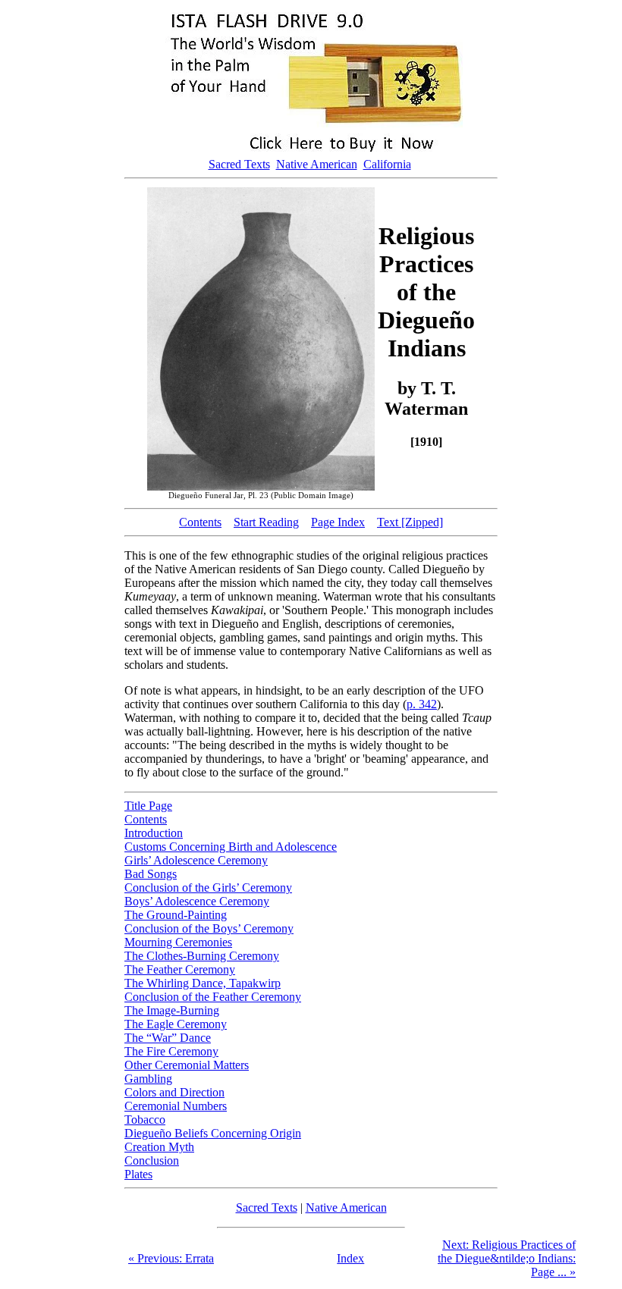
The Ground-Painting (175, 914)
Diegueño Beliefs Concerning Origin (212, 1133)
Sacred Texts (239, 164)
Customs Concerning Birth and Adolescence (230, 846)
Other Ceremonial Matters (186, 1064)
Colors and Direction (174, 1092)
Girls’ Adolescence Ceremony (196, 860)
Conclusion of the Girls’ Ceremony (208, 887)
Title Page (148, 805)
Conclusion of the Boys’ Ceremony (209, 928)
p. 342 (422, 704)
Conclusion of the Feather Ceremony (212, 996)
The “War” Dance (167, 1037)
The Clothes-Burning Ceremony (201, 955)
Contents (200, 522)
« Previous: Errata (171, 1258)
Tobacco (144, 1119)
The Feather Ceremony (179, 969)
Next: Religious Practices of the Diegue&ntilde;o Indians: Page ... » (507, 1258)
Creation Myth (159, 1146)
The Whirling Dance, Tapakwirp (202, 983)
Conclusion (151, 1160)
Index (350, 1258)
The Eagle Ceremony (175, 1024)
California (387, 164)
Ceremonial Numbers (175, 1105)
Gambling (148, 1078)
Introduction (153, 832)
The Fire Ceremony (171, 1051)
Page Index (338, 522)
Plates (138, 1174)
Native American (316, 164)
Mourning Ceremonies (178, 942)
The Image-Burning (171, 1010)
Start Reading (266, 522)
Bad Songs (150, 873)
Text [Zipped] (410, 522)
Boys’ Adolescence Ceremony (196, 901)
